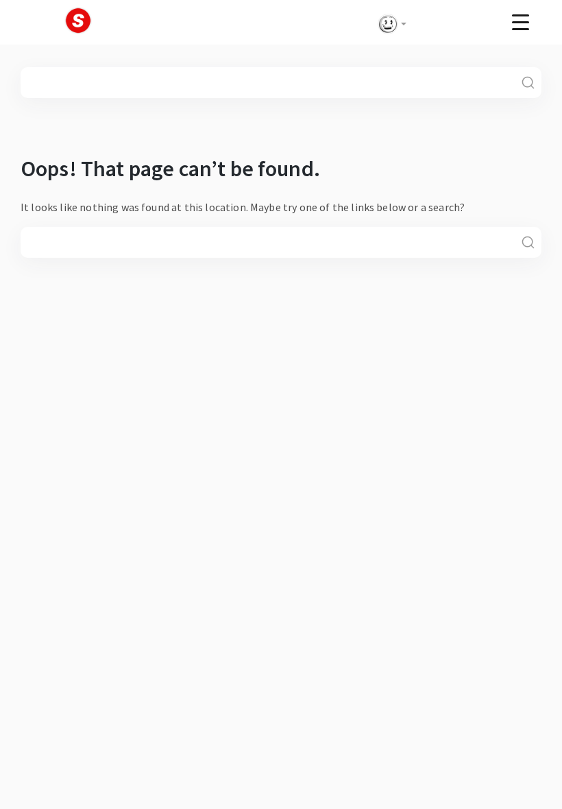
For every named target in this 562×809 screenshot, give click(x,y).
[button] (389, 24)
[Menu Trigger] (520, 21)
